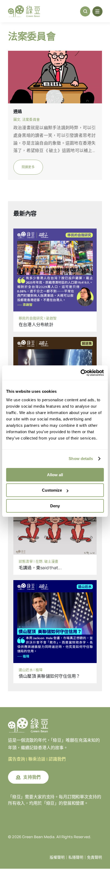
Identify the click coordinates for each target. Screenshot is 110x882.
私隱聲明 (75, 857)
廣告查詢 (16, 759)
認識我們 (57, 759)
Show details (81, 458)
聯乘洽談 (36, 759)
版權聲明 (57, 857)
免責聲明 (94, 857)
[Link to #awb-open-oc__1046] (85, 11)
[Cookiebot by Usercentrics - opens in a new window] (80, 372)
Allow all (55, 474)
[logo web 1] (24, 7)
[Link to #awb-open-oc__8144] (97, 11)
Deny (55, 506)
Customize (52, 490)
